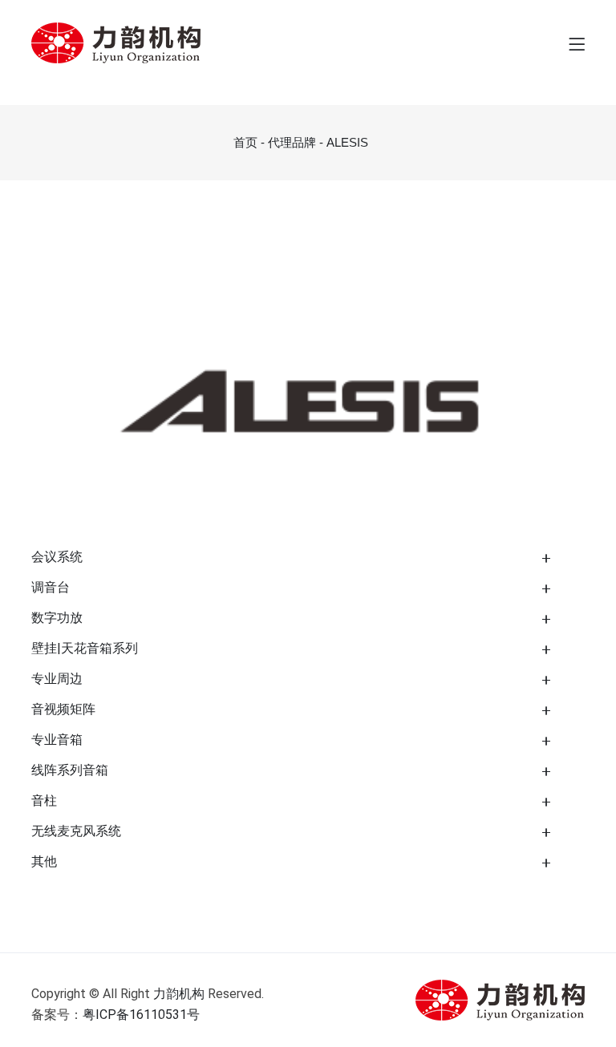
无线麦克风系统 (76, 831)
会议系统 (57, 556)
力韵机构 (179, 993)
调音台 (50, 587)
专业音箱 (57, 739)
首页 (245, 142)
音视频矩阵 (63, 709)
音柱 (44, 800)
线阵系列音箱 (69, 770)
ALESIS (347, 142)
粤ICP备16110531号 (141, 1014)
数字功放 (57, 617)
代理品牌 (292, 142)
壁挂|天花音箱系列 (84, 648)
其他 (44, 861)
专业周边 (57, 678)
